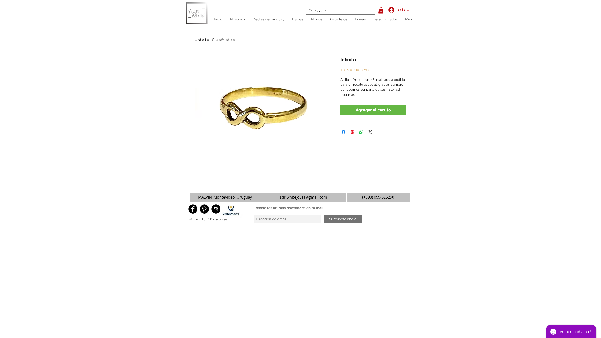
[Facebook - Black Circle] (192, 209)
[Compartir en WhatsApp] (361, 132)
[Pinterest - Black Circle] (204, 209)
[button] (381, 10)
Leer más (347, 94)
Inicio (202, 40)
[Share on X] (370, 132)
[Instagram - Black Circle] (215, 209)
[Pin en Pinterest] (352, 132)
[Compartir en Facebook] (343, 132)
